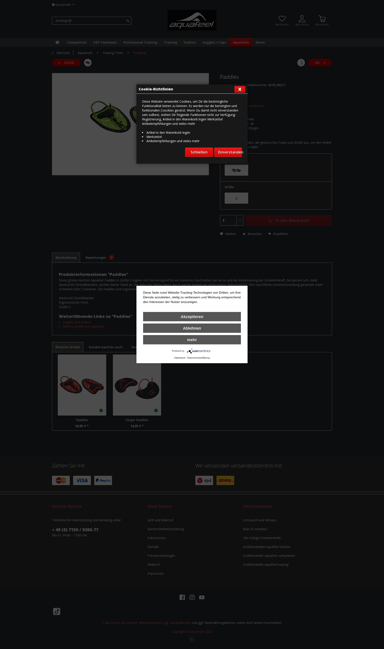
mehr (192, 340)
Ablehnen (192, 328)
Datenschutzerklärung (198, 357)
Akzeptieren (192, 317)
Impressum (179, 357)
